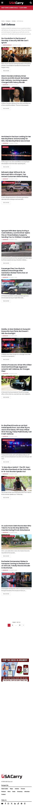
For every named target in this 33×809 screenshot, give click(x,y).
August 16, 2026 (17, 45)
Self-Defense (20, 21)
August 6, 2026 (13, 335)
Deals (13, 791)
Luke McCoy (5, 84)
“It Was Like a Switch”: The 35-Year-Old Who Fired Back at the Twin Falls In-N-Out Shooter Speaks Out (16, 469)
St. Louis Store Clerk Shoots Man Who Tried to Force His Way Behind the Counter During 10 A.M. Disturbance (16, 528)
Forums (23, 789)
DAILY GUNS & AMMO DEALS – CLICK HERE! (14, 8)
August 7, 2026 (13, 239)
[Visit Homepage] (16, 3)
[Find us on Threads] (24, 804)
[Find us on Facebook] (5, 804)
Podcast (3, 791)
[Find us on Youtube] (2, 804)
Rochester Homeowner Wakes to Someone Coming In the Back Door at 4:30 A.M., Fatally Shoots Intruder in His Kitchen (15, 564)
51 (19, 625)
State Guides (4, 789)
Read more (7, 70)
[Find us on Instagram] (8, 804)
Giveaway (19, 791)
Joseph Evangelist (7, 45)
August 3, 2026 (13, 532)
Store (9, 791)
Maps (11, 789)
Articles (13, 21)
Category (8, 21)
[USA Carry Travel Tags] (15, 670)
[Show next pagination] (23, 625)
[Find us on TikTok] (18, 804)
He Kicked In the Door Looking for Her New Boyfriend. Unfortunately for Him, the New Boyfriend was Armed (16, 138)
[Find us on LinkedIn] (15, 804)
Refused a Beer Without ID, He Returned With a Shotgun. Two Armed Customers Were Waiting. (14, 174)
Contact (3, 794)
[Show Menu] (2, 2)
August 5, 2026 (13, 373)
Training (5, 49)
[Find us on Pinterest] (21, 804)
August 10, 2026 (14, 84)
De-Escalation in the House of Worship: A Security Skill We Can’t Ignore (14, 40)
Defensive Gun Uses (8, 88)
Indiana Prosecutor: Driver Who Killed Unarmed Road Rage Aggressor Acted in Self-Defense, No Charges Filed (16, 368)
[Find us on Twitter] (11, 804)
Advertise (27, 791)
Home (2, 21)
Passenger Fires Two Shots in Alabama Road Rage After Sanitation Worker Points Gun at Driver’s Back (14, 271)
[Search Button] (31, 2)
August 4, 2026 (13, 436)
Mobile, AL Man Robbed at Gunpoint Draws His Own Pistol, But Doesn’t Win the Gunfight (15, 331)
